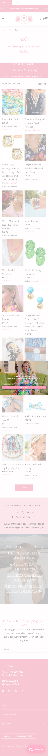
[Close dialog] (46, 361)
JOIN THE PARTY (24, 387)
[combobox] (24, 384)
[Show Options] (45, 384)
